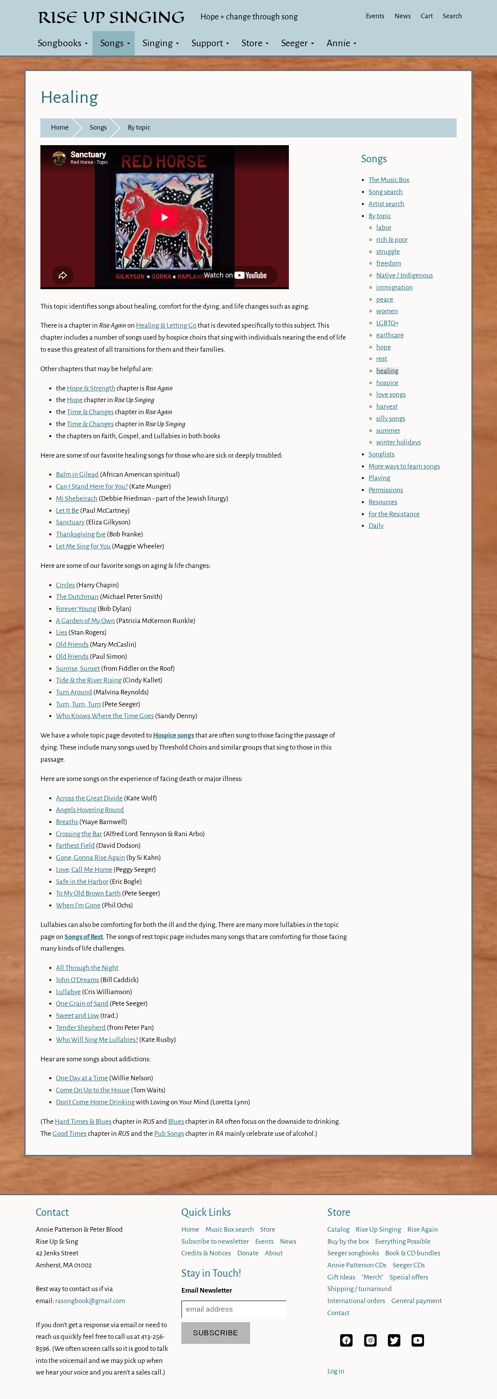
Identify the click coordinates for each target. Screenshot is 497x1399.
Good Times (69, 1133)
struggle (388, 251)
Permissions (385, 490)
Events (375, 16)
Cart (427, 16)
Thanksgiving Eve (81, 534)
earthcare (390, 335)
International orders (356, 1301)
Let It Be (67, 510)
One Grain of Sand (82, 1003)
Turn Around (74, 692)
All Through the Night (87, 968)
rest (381, 359)
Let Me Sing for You (83, 546)
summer (388, 430)
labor (383, 227)
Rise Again (422, 1229)
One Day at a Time (82, 1078)
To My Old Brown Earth (88, 893)
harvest (387, 406)
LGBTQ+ (387, 323)
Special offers (408, 1277)
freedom (388, 263)
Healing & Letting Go (166, 325)
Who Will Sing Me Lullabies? (97, 1039)
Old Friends (72, 644)
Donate (248, 1253)
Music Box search (229, 1229)
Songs (112, 43)
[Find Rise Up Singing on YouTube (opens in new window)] (418, 1344)
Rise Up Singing (378, 1229)
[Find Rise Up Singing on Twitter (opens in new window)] (394, 1344)
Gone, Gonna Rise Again (90, 857)
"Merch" (372, 1277)
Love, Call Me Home (84, 869)
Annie (338, 43)
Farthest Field (75, 845)
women (387, 311)
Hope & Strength (91, 388)
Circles (65, 585)
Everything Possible (403, 1241)
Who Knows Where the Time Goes (105, 716)
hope (383, 347)
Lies (61, 632)
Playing (379, 478)
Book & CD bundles (412, 1253)
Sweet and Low (77, 1015)
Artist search (386, 204)
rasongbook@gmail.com (90, 1301)
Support (207, 43)
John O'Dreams (77, 980)
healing (387, 371)
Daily (376, 525)
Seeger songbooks (353, 1253)
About (274, 1253)
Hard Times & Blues (83, 1121)
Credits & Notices (206, 1253)
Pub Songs (169, 1133)
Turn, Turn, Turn (78, 704)
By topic (139, 127)
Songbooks (60, 43)
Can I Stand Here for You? (92, 486)
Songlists (381, 454)
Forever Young (76, 609)
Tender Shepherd (81, 1027)
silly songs (390, 418)
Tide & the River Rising (89, 680)
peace (384, 299)
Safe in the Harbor (82, 881)
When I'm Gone (78, 905)
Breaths (67, 822)
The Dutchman (77, 597)
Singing (157, 43)
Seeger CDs (409, 1265)
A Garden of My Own (85, 621)
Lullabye (68, 992)
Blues (176, 1121)
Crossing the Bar (79, 834)
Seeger (294, 43)
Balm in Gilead (77, 474)
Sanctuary (70, 522)
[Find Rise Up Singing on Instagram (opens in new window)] (370, 1344)
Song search (385, 192)
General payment (416, 1301)
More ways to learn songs (404, 466)
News (402, 16)
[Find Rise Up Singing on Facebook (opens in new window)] (346, 1344)
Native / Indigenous (404, 275)
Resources (382, 502)
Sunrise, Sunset (78, 668)
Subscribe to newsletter (215, 1241)
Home (60, 127)
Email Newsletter (206, 1290)
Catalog (338, 1229)
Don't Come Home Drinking (95, 1102)
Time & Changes (90, 412)
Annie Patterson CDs (356, 1265)
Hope (75, 400)
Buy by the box (348, 1241)
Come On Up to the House (93, 1090)
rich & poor (392, 239)
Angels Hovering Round (90, 810)
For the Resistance (394, 514)
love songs (391, 394)
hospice (387, 383)
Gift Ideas (341, 1277)
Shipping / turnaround (359, 1289)
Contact (52, 1212)
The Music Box (388, 180)
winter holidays (398, 442)
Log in (335, 1371)
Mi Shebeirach (76, 498)
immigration (394, 287)
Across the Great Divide (89, 798)
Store (252, 43)
